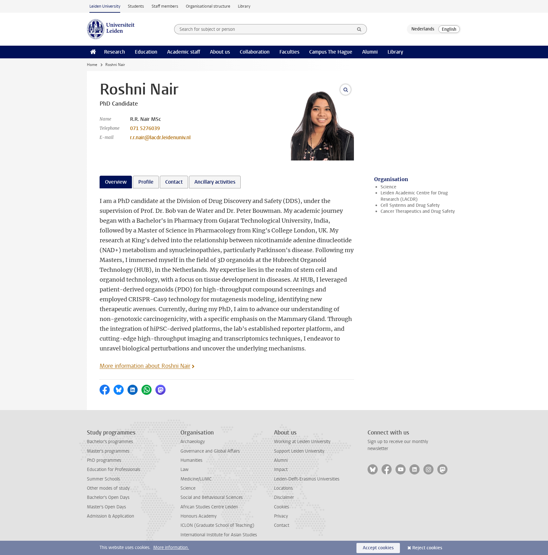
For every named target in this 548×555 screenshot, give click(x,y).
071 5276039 (145, 128)
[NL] (422, 29)
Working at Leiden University (302, 442)
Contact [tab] (174, 182)
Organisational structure (208, 6)
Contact (281, 525)
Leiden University (104, 6)
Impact (281, 470)
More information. (171, 548)
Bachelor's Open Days (108, 497)
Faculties (289, 52)
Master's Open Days (106, 507)
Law (184, 470)
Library (244, 6)
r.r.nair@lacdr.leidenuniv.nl (160, 137)
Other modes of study (108, 488)
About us (220, 52)
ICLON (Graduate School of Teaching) (217, 525)
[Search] (359, 29)
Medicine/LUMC (196, 479)
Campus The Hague (330, 52)
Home (92, 64)
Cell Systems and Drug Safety (410, 205)
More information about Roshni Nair (145, 366)
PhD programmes (104, 460)
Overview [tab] (116, 182)
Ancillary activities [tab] (214, 182)
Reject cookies (427, 548)
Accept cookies (378, 548)
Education (146, 52)
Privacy (281, 516)
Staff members (165, 6)
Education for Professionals (113, 470)
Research (114, 52)
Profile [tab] (145, 182)
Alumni (370, 52)
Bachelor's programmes (110, 442)
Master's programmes (108, 451)
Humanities (191, 460)
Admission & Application (110, 516)
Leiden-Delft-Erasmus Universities (306, 479)
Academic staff (183, 52)
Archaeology (192, 442)
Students (136, 6)
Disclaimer (284, 497)
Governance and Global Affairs (210, 451)
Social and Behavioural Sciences (211, 497)
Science (388, 187)
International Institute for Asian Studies (218, 535)
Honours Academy (198, 516)
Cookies (281, 507)
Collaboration (255, 52)
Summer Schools (103, 479)
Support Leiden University (299, 451)
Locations (283, 488)
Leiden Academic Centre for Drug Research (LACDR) (414, 196)
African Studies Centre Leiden (209, 507)
